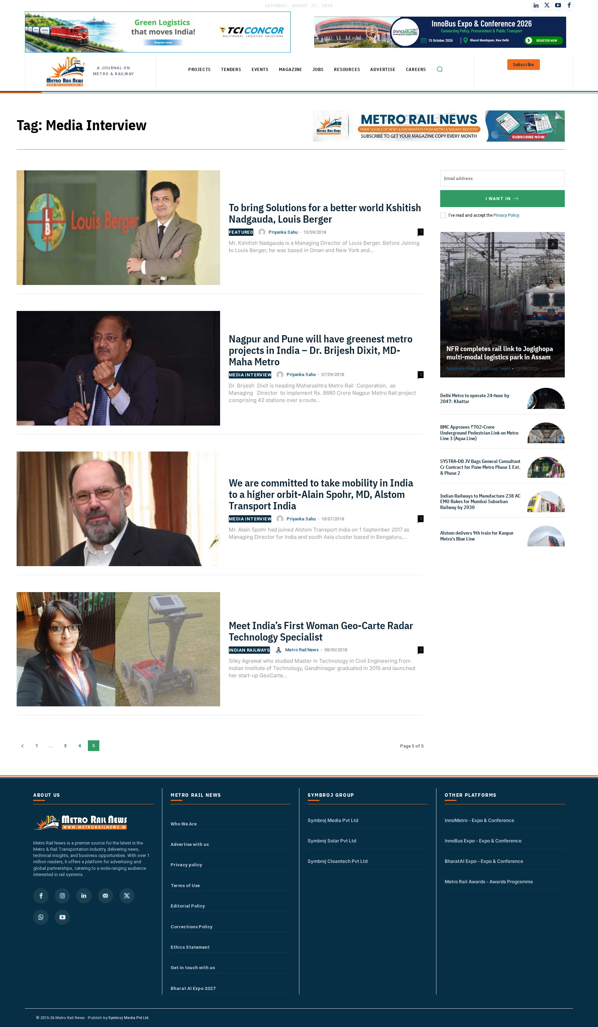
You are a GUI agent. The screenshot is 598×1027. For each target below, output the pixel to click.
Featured (241, 232)
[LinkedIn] (536, 5)
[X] (127, 895)
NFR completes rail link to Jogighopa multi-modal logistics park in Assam (499, 352)
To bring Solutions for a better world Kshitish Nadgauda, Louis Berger (325, 212)
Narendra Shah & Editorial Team (478, 368)
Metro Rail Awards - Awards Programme (489, 881)
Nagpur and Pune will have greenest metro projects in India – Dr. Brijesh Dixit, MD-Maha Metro (321, 350)
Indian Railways (249, 650)
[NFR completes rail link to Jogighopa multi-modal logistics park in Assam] (502, 304)
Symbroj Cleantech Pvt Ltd (338, 861)
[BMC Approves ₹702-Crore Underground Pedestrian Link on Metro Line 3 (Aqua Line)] (546, 441)
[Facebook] (569, 5)
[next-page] (553, 244)
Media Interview (250, 374)
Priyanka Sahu (283, 232)
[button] (439, 68)
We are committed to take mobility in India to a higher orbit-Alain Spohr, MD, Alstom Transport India (321, 494)
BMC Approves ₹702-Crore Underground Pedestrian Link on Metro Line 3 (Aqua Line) (479, 433)
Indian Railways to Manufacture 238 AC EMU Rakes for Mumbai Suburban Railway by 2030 (480, 502)
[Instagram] (62, 895)
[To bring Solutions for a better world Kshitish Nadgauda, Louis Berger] (118, 231)
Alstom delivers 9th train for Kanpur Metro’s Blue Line (477, 536)
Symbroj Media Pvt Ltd (333, 820)
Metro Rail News (302, 649)
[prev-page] (22, 745)
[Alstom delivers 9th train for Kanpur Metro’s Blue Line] (546, 544)
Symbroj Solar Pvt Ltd (332, 840)
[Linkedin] (83, 895)
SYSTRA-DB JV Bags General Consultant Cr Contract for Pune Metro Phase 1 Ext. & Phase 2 (480, 467)
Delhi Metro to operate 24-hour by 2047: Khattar (474, 398)
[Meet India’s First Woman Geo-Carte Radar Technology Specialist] (118, 653)
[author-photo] (263, 232)
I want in (498, 198)
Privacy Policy (506, 215)
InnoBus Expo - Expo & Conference (483, 840)
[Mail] (105, 895)
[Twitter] (547, 5)
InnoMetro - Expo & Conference (479, 820)
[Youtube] (558, 5)
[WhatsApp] (40, 917)
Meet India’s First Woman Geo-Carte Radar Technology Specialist (321, 630)
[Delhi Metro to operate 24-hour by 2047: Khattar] (546, 406)
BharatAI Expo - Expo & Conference (484, 861)
